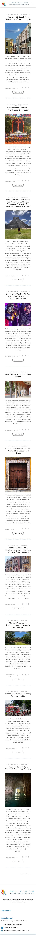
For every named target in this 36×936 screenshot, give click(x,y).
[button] (32, 3)
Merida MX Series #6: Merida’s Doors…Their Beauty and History (18, 451)
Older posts (25, 874)
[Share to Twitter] (26, 87)
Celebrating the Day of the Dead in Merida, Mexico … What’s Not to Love (18, 296)
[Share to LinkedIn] (29, 87)
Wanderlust (24, 14)
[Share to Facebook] (23, 87)
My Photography (13, 14)
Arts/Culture (11, 104)
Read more (18, 92)
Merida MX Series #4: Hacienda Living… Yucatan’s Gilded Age (18, 625)
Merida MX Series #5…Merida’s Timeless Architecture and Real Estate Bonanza (18, 550)
